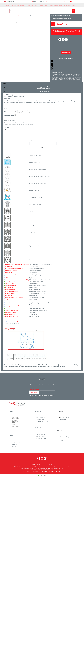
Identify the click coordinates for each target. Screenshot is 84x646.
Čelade (7, 5)
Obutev (12, 15)
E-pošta (31, 140)
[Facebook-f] (38, 458)
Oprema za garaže (69, 5)
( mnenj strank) (57, 72)
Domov (4, 15)
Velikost (52, 38)
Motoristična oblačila (17, 5)
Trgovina (9, 15)
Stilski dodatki (44, 5)
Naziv (4, 140)
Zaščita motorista (32, 5)
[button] (66, 61)
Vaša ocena (6, 127)
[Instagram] (42, 458)
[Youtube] (45, 458)
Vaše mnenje (7, 137)
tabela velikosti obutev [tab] (43, 91)
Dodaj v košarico (66, 52)
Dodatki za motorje (56, 5)
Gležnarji (17, 15)
